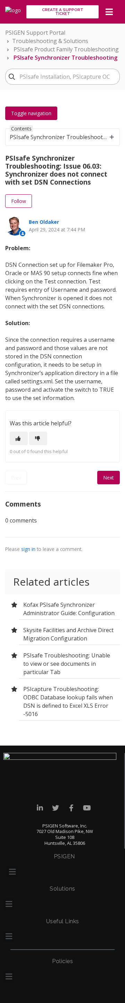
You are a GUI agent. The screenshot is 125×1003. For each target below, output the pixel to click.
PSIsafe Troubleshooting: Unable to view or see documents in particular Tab (66, 664)
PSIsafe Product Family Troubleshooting (66, 49)
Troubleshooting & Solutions (50, 41)
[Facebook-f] (71, 808)
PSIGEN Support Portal (35, 32)
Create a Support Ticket (62, 11)
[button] (12, 871)
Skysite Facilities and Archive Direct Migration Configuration (68, 634)
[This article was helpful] (19, 438)
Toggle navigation (31, 113)
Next (108, 477)
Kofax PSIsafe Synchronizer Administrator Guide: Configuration (69, 609)
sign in (28, 549)
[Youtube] (87, 808)
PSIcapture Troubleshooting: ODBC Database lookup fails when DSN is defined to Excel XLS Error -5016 (68, 701)
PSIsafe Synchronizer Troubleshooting (65, 57)
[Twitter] (56, 808)
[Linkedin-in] (40, 808)
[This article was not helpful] (38, 438)
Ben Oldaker (44, 222)
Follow (18, 201)
